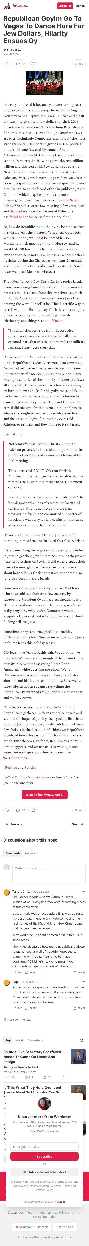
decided (16, 211)
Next (75, 824)
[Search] (81, 1040)
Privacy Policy (44, 1190)
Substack (24, 1237)
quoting (18, 637)
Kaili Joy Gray (12, 50)
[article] (44, 1064)
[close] (77, 1098)
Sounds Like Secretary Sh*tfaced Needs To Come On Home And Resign (32, 1057)
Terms (75, 1212)
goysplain (36, 588)
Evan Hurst (28, 1072)
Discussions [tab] (35, 1040)
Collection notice (44, 1217)
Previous (16, 824)
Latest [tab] (19, 1040)
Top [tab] (8, 1040)
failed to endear (21, 217)
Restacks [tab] (31, 853)
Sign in (80, 6)
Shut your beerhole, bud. (21, 1067)
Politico (11, 767)
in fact (64, 138)
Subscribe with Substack (47, 1172)
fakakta (57, 321)
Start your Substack (33, 1227)
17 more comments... (17, 1019)
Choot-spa (19, 758)
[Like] (7, 63)
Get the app (65, 1227)
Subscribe (65, 6)
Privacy (64, 1212)
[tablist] (21, 853)
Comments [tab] (13, 853)
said (40, 238)
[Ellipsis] (83, 891)
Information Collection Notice (52, 1186)
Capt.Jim (18, 981)
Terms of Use (64, 1181)
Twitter (46, 777)
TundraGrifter (22, 891)
